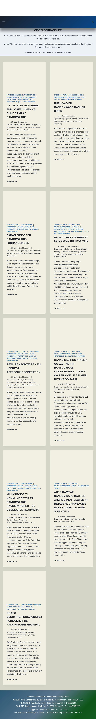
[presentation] (24, 76)
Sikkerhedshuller (27, 102)
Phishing (66, 231)
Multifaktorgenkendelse (18, 358)
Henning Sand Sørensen (21, 248)
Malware (34, 229)
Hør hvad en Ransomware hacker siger (69, 107)
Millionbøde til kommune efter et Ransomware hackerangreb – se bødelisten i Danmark (23, 502)
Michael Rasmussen (19, 122)
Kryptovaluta (23, 229)
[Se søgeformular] (92, 22)
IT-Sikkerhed (65, 99)
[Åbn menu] (3, 22)
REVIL (85, 231)
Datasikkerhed (28, 95)
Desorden (72, 484)
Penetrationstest (25, 99)
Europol (38, 604)
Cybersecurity (60, 95)
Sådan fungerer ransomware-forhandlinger (19, 239)
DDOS (23, 351)
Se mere (12, 181)
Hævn (56, 99)
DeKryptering (13, 97)
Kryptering (12, 99)
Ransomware (12, 102)
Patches (57, 231)
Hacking (27, 227)
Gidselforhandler (28, 97)
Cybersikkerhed (14, 95)
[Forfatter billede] (8, 122)
